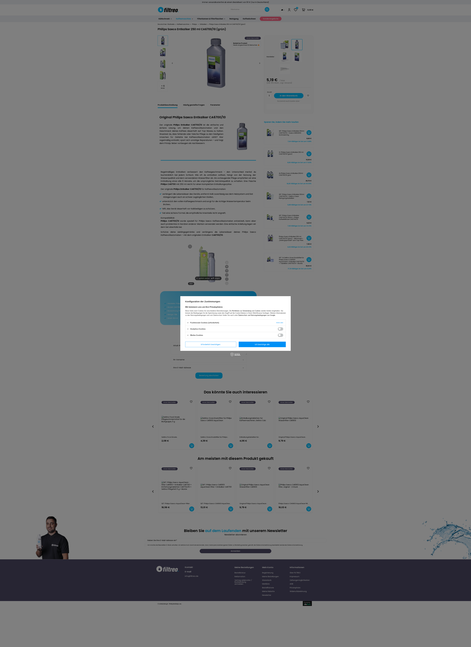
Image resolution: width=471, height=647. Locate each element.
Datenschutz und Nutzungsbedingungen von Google (256, 315)
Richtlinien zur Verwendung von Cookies (246, 311)
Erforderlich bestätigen (210, 344)
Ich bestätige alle (262, 344)
